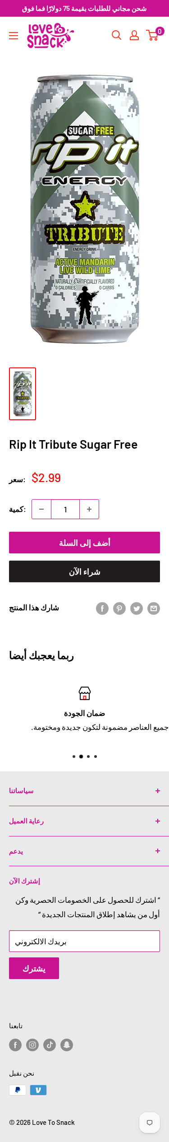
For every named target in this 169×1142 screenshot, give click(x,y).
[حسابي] (134, 35)
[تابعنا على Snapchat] (66, 1044)
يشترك (34, 968)
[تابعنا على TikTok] (49, 1044)
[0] (152, 35)
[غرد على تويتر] (136, 607)
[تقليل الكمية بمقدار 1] (41, 509)
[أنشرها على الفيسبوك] (102, 607)
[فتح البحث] (117, 35)
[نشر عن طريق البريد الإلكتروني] (153, 607)
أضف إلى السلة (84, 543)
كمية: (17, 508)
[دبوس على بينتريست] (119, 607)
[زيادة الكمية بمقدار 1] (89, 509)
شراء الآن (84, 571)
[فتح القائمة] (13, 35)
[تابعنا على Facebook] (15, 1044)
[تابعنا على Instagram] (32, 1044)
